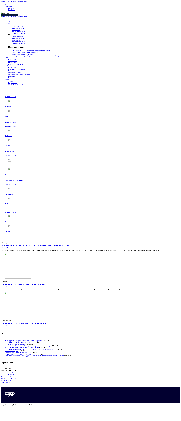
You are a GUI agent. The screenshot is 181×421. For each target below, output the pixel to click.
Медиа (7, 79)
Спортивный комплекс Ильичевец (19, 74)
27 (2, 380)
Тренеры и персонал (18, 28)
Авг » (8, 382)
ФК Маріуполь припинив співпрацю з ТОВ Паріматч (22, 347)
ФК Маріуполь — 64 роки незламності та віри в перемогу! (31, 50)
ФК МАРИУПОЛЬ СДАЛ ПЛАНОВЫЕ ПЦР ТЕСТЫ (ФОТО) (24, 323)
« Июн (3, 382)
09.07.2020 (5, 247)
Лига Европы (12, 61)
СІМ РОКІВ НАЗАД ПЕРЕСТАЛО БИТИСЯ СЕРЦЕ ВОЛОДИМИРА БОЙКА (30, 349)
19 (15, 376)
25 (13, 378)
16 (8, 376)
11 (13, 374)
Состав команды (17, 26)
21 (4, 378)
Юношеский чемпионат (16, 64)
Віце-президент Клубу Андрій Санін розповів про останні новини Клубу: (35, 56)
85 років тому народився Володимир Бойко (26, 52)
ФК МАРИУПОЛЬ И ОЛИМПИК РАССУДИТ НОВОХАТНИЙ (23, 284)
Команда (7, 23)
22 (6, 378)
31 (11, 380)
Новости (7, 21)
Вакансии (11, 76)
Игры (6, 57)
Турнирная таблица (18, 31)
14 (4, 376)
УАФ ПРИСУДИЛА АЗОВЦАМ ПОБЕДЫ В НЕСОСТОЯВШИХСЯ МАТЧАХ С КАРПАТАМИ (35, 246)
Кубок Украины (13, 62)
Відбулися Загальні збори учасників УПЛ (18, 352)
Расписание (16, 30)
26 (15, 378)
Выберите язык (9, 6)
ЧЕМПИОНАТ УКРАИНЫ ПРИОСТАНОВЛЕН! (20, 354)
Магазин (7, 5)
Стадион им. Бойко (14, 72)
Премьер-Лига (13, 59)
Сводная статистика (18, 33)
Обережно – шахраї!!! (11, 351)
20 (2, 378)
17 (11, 376)
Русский (11, 8)
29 (6, 380)
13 (2, 376)
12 (15, 374)
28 (4, 380)
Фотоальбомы (12, 81)
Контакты (11, 78)
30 (8, 380)
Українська (11, 10)
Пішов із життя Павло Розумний (22, 54)
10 (11, 374)
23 (8, 378)
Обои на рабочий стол (15, 84)
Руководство (12, 67)
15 (6, 376)
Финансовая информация (16, 69)
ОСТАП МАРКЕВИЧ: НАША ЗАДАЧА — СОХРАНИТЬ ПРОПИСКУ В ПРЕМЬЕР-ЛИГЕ (34, 356)
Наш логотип (12, 71)
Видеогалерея (12, 83)
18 (13, 376)
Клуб (6, 66)
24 (11, 378)
